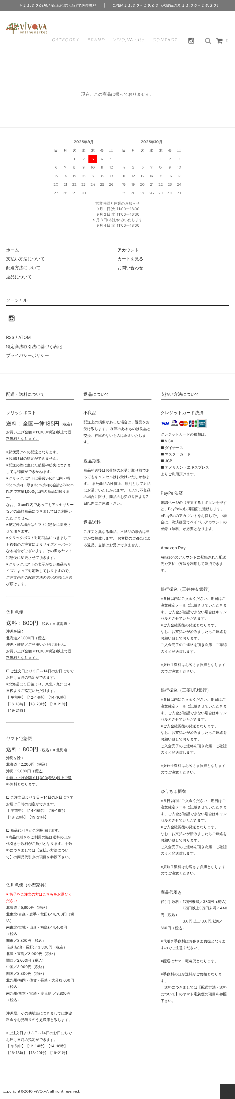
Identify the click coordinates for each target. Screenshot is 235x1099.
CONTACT (165, 39)
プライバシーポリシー (27, 355)
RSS (10, 337)
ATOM (24, 337)
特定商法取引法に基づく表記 (34, 346)
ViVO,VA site (129, 39)
